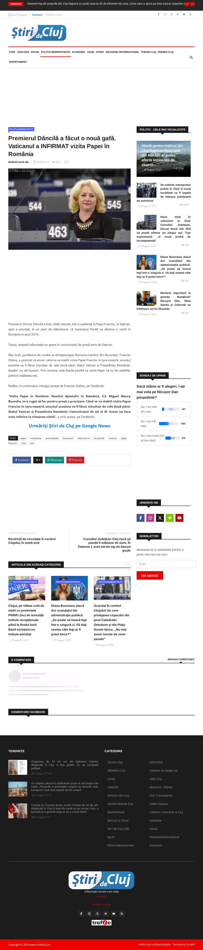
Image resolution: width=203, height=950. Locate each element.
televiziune (84, 438)
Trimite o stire (53, 14)
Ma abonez (150, 575)
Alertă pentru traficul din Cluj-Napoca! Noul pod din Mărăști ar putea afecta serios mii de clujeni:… (162, 155)
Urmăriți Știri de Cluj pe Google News (69, 426)
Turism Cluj (148, 52)
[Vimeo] (178, 14)
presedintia (52, 438)
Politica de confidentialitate (154, 944)
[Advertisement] (101, 97)
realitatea (36, 438)
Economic (78, 52)
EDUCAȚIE (23, 52)
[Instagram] (165, 14)
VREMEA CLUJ (165, 52)
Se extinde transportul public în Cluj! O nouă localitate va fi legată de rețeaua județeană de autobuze (164, 192)
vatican (113, 438)
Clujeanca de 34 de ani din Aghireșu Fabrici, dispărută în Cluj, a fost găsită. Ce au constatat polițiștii (65, 765)
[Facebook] (159, 14)
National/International (122, 52)
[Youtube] (184, 14)
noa (24, 443)
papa (23, 438)
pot (32, 443)
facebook (99, 438)
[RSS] (190, 14)
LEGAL (91, 52)
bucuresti (68, 438)
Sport (100, 52)
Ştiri (12, 52)
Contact (37, 14)
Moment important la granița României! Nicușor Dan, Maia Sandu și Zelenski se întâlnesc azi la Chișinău (164, 300)
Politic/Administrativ (55, 52)
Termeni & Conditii (184, 944)
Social (35, 52)
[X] (171, 14)
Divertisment (18, 62)
